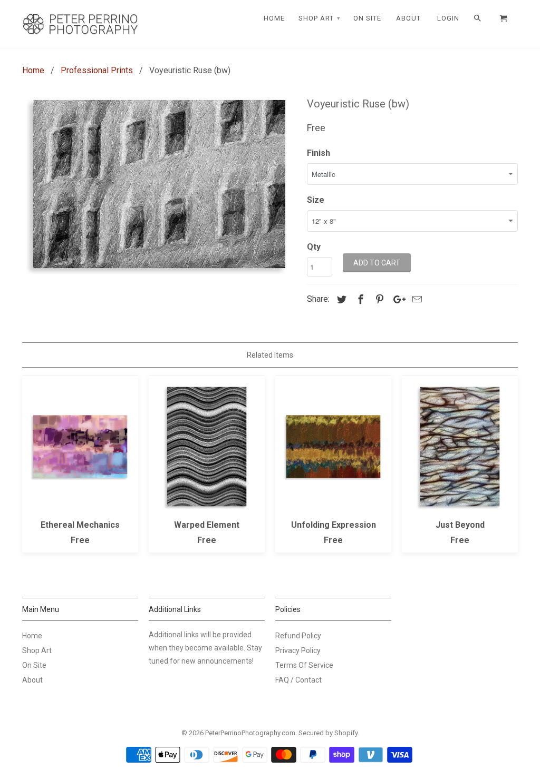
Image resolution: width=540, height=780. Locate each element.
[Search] (478, 18)
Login (448, 18)
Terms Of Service (304, 665)
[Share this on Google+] (396, 299)
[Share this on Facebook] (359, 299)
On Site (34, 665)
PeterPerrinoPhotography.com (250, 733)
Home (32, 635)
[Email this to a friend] (415, 299)
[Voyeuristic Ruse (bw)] (159, 184)
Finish (318, 153)
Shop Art (37, 650)
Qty (314, 247)
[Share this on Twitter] (340, 299)
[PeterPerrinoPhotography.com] (80, 24)
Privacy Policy (298, 650)
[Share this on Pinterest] (378, 299)
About (32, 680)
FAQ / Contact (298, 680)
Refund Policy (298, 635)
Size (315, 200)
